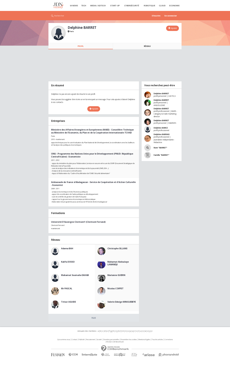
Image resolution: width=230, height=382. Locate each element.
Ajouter (174, 28)
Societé (99, 340)
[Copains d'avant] (120, 354)
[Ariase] (148, 354)
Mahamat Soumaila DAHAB (75, 275)
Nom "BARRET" (160, 147)
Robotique (149, 5)
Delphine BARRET (161, 93)
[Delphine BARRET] (58, 33)
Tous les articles (157, 340)
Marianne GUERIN (116, 275)
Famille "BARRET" (161, 155)
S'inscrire (156, 15)
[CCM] (73, 354)
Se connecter (170, 15)
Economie (174, 5)
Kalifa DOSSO (68, 261)
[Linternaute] (89, 354)
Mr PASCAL (66, 288)
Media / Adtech (98, 5)
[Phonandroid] (169, 354)
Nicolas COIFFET (115, 288)
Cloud (162, 5)
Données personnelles (111, 340)
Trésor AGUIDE (68, 301)
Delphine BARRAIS (161, 134)
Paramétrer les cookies (129, 340)
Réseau (147, 46)
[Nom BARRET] (147, 147)
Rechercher (59, 15)
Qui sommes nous (63, 340)
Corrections (168, 340)
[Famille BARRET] (147, 155)
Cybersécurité (131, 5)
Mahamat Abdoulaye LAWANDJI (118, 263)
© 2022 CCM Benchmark (115, 342)
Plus (94, 317)
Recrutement (90, 340)
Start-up (115, 5)
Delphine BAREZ (161, 127)
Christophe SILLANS (117, 248)
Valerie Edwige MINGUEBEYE (121, 301)
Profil (81, 46)
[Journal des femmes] (58, 354)
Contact (74, 340)
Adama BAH (67, 248)
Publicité (82, 340)
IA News (74, 5)
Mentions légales (144, 340)
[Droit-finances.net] (105, 354)
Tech (83, 5)
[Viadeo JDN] (134, 354)
